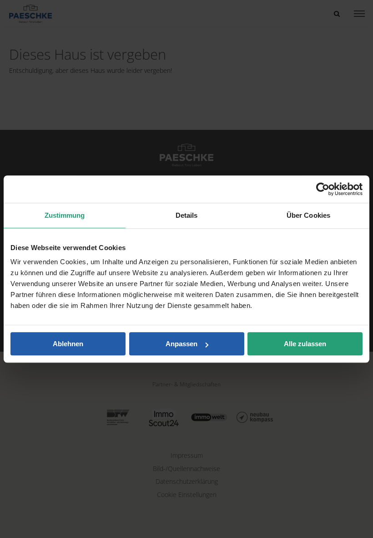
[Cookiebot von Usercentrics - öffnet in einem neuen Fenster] (323, 189)
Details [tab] (187, 215)
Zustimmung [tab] (65, 215)
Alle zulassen (305, 344)
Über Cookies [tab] (308, 215)
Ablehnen (68, 344)
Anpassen (181, 344)
